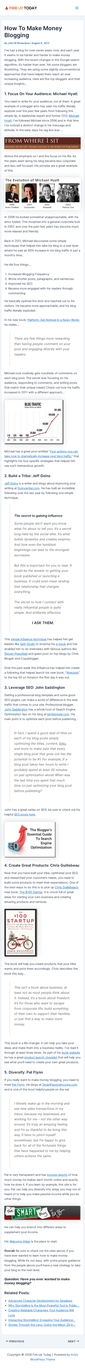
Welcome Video (19, 1241)
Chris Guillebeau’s (66, 887)
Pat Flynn (18, 1084)
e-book (61, 644)
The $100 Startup (30, 892)
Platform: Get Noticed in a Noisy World (53, 320)
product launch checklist (40, 1057)
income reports (57, 1175)
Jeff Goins (11, 483)
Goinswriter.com (29, 488)
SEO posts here (24, 814)
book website (71, 1052)
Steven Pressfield (15, 654)
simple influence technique (28, 639)
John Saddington (16, 709)
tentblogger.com (58, 714)
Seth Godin (27, 644)
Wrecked (72, 672)
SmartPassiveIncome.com (59, 1084)
